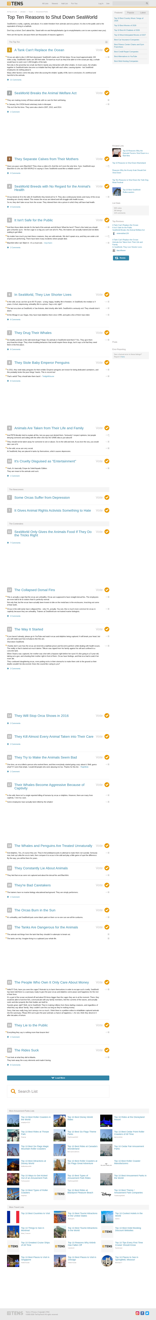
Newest (55, 3)
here (123, 357)
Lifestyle (23, 12)
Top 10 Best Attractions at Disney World (33, 1162)
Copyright (41, 1312)
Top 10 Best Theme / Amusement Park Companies (128, 1191)
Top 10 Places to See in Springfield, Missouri (126, 1258)
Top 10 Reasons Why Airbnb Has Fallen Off (82, 1243)
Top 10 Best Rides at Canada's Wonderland (83, 1147)
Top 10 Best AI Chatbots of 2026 (127, 30)
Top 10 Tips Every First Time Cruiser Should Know (129, 1243)
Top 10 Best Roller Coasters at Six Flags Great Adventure (82, 1162)
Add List (64, 3)
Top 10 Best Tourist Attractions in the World (82, 1229)
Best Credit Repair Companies (126, 52)
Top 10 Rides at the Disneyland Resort (129, 1118)
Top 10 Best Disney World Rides (80, 1118)
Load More (58, 1078)
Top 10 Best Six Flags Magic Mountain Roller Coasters (35, 1147)
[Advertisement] (58, 136)
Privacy (34, 1312)
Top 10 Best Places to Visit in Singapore (35, 1258)
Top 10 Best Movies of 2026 (125, 25)
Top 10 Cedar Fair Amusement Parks (129, 1147)
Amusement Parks (42, 12)
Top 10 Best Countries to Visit (35, 1213)
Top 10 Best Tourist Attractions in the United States (82, 1214)
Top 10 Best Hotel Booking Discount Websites (128, 1229)
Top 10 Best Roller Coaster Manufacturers (127, 1162)
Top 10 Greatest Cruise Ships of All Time (35, 1243)
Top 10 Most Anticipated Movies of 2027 (130, 35)
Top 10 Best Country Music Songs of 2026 (128, 19)
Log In (100, 3)
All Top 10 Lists (12, 12)
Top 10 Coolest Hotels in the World (129, 1214)
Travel (31, 12)
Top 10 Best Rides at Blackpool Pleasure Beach (80, 1191)
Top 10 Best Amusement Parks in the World (130, 1176)
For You (74, 3)
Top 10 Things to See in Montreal (32, 1229)
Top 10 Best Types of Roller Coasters (34, 1191)
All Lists (45, 3)
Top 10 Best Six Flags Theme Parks (82, 1132)
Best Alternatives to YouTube (125, 56)
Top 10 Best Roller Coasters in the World (36, 1118)
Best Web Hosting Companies (126, 61)
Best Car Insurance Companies (126, 40)
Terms (28, 1312)
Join (107, 3)
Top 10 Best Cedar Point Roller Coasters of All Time (129, 1132)
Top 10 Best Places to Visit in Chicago (82, 1258)
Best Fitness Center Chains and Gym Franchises (129, 45)
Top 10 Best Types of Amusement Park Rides (79, 1176)
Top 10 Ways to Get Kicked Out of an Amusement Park (34, 1176)
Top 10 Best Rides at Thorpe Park (35, 1132)
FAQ (47, 1312)
